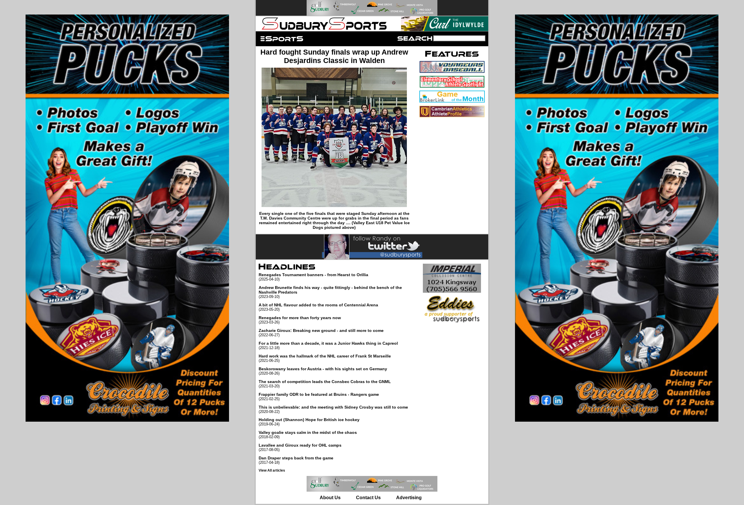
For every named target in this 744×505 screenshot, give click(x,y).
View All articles (272, 470)
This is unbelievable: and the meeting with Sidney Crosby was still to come (333, 409)
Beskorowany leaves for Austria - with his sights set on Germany (323, 370)
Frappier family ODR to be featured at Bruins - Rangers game (319, 396)
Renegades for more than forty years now (300, 319)
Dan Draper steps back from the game (296, 460)
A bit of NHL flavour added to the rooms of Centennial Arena (318, 307)
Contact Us (368, 497)
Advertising (409, 497)
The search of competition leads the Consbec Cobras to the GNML (325, 383)
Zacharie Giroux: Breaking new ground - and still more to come (321, 332)
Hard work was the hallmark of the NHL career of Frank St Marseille (325, 358)
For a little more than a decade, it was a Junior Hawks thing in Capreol (328, 345)
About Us (330, 497)
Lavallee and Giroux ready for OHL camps (300, 447)
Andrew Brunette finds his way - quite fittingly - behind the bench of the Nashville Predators (330, 292)
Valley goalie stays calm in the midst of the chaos (308, 434)
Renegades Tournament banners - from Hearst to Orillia (313, 276)
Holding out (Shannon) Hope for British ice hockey (309, 421)
